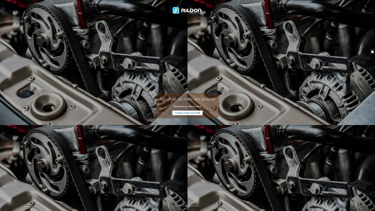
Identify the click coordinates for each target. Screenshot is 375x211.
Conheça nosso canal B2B (187, 113)
